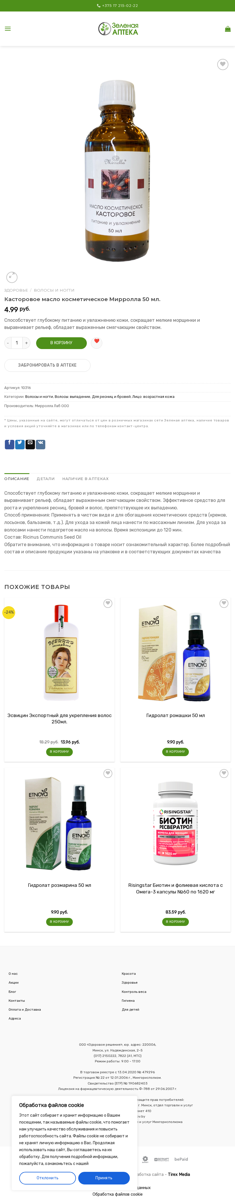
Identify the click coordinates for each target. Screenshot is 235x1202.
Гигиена (128, 1001)
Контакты (17, 1001)
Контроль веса (134, 992)
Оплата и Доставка (25, 1010)
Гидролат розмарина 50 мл (59, 885)
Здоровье (16, 290)
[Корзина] (228, 28)
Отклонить (48, 1178)
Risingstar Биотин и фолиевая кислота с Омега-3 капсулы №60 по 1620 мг (175, 888)
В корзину (61, 342)
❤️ (96, 341)
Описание (16, 479)
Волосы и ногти (54, 290)
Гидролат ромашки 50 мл (175, 715)
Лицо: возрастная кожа (153, 396)
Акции (14, 983)
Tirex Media (179, 1174)
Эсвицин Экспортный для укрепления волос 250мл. (59, 718)
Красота (129, 974)
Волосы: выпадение (72, 396)
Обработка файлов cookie (118, 1194)
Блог (12, 992)
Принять (103, 1178)
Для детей (130, 1010)
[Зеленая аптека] (118, 28)
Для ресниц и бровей (111, 396)
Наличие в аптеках (85, 479)
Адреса (15, 1018)
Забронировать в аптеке (47, 365)
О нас (13, 974)
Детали (46, 479)
